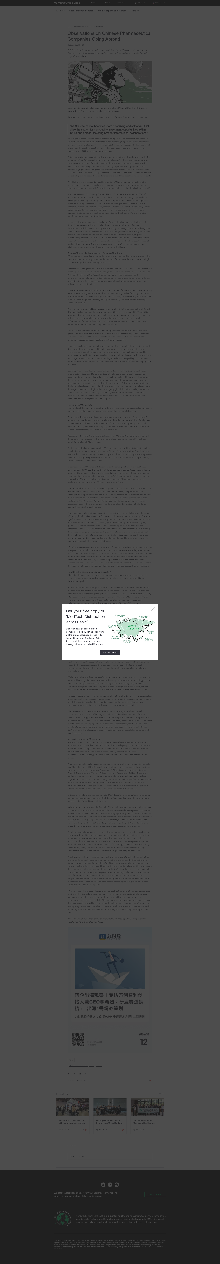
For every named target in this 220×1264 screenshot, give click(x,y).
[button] (153, 609)
